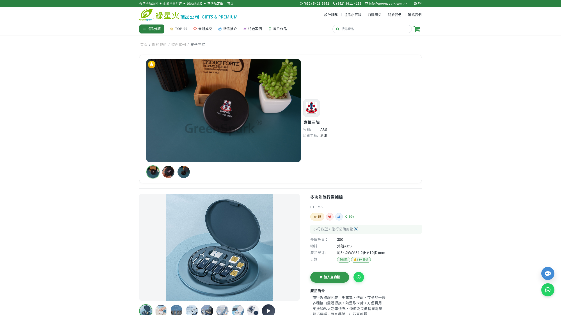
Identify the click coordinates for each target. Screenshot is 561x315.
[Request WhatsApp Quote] (358, 277)
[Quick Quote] (547, 273)
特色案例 (178, 45)
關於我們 (159, 45)
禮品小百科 (353, 15)
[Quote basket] (417, 28)
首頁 (230, 3)
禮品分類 (154, 29)
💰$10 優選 (360, 259)
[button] (153, 172)
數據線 (343, 259)
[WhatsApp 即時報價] (547, 289)
